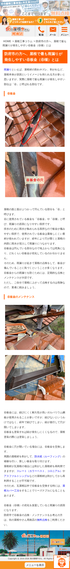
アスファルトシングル (16, 475)
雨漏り (8, 69)
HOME (7, 41)
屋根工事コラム (23, 41)
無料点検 (42, 519)
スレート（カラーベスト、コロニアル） (40, 470)
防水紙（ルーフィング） (48, 456)
